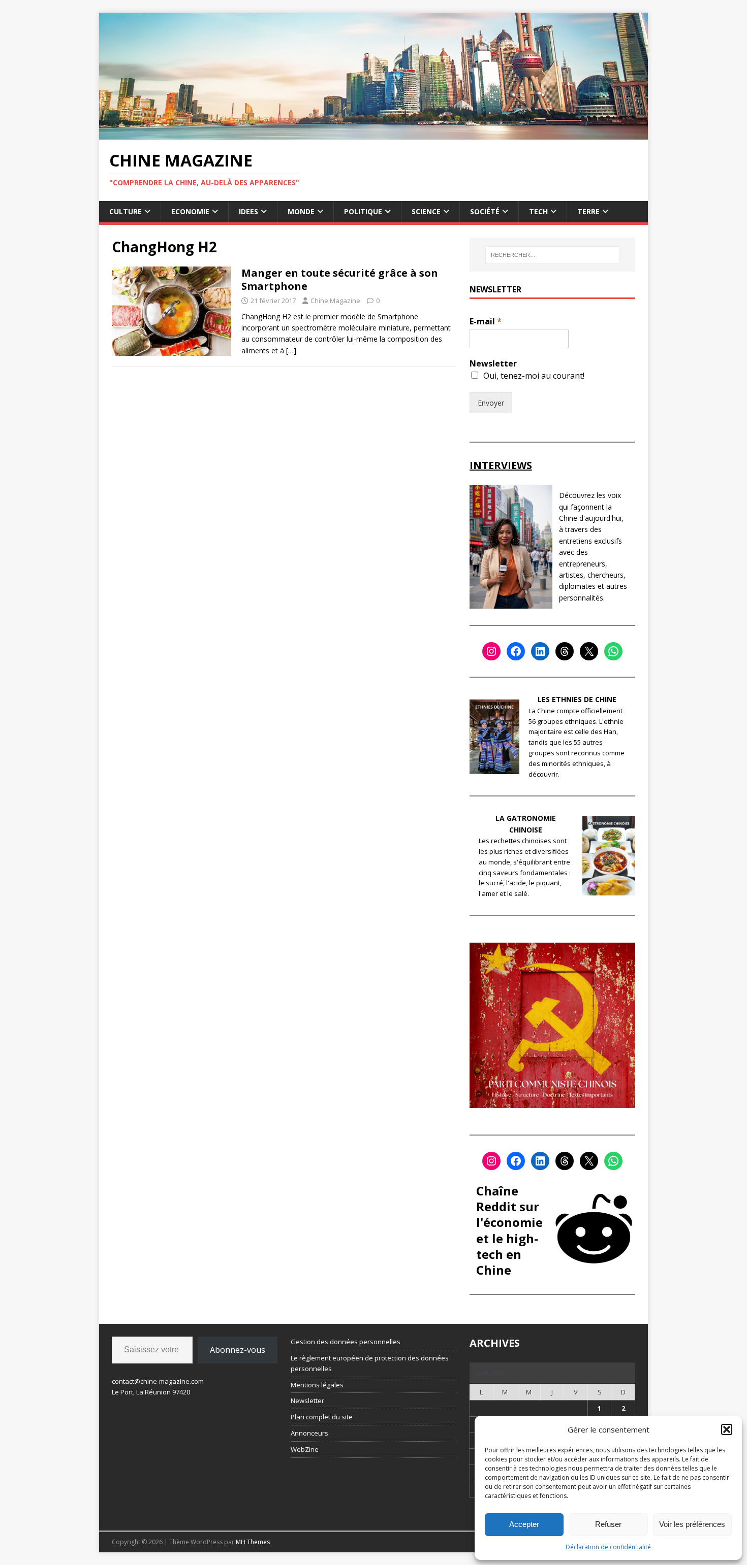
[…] (291, 350)
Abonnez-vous (237, 1349)
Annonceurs (309, 1433)
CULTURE (125, 211)
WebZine (305, 1449)
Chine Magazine (335, 300)
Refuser (608, 1524)
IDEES (248, 211)
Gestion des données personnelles (345, 1341)
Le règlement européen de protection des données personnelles (370, 1363)
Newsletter (493, 363)
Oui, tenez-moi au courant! (533, 375)
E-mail (486, 321)
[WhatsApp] (613, 651)
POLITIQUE (363, 211)
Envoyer (491, 403)
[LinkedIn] (540, 651)
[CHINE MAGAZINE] (373, 133)
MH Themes (253, 1542)
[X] (589, 651)
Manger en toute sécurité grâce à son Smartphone (339, 279)
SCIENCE (426, 211)
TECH (538, 211)
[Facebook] (516, 651)
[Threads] (564, 651)
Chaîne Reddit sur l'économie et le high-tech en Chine (509, 1230)
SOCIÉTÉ (485, 211)
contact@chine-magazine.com (158, 1381)
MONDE (301, 211)
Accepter (524, 1524)
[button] (727, 1429)
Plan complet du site (322, 1416)
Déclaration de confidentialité (608, 1547)
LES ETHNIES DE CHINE (577, 699)
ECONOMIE (190, 211)
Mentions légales (317, 1384)
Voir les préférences (692, 1524)
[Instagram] (491, 651)
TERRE (588, 211)
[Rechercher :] (552, 254)
